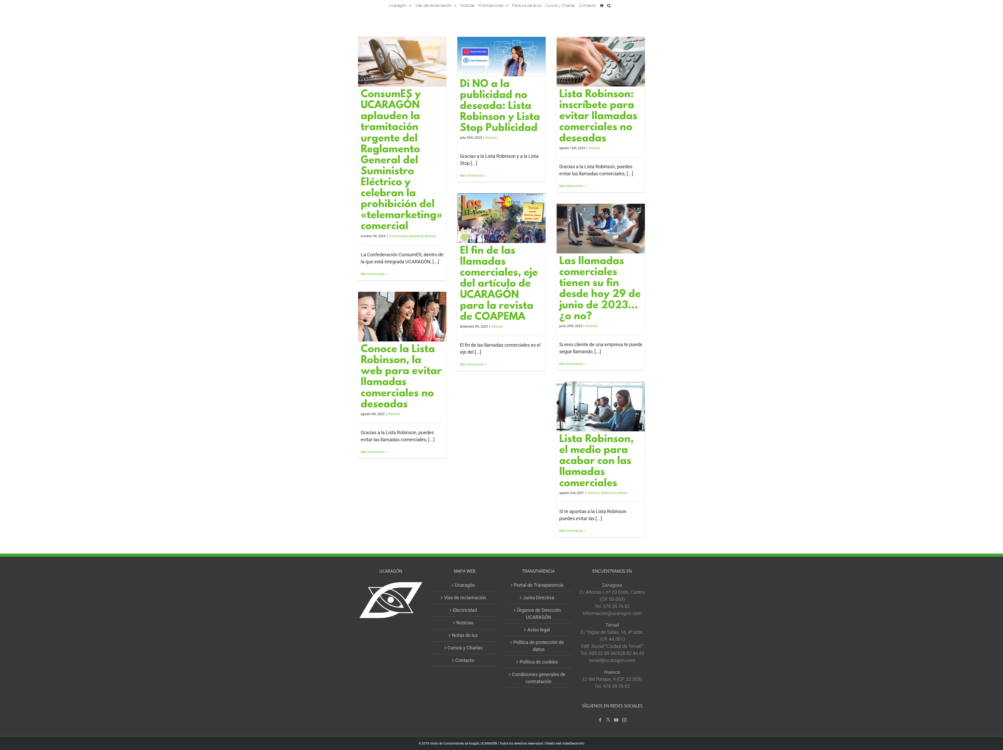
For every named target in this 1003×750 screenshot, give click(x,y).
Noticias (430, 236)
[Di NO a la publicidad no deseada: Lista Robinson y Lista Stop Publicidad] (501, 56)
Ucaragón (465, 585)
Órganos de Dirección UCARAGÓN (539, 613)
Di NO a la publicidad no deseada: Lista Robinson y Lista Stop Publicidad (500, 106)
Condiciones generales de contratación (538, 678)
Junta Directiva (538, 597)
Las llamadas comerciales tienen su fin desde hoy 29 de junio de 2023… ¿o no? (600, 289)
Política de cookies (539, 662)
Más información (373, 274)
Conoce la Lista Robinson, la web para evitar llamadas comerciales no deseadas (401, 377)
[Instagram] (624, 720)
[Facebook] (600, 720)
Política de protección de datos (538, 645)
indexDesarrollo (573, 743)
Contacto (464, 660)
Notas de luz (465, 635)
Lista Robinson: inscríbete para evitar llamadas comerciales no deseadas (598, 116)
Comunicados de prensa (406, 236)
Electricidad (465, 610)
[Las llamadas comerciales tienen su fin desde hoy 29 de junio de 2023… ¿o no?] (601, 228)
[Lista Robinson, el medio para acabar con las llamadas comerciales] (601, 406)
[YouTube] (616, 720)
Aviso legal (538, 629)
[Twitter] (608, 720)
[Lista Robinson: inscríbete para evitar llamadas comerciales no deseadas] (601, 61)
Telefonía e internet (613, 493)
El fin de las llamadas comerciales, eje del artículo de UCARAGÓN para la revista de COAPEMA (499, 284)
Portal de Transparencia (538, 585)
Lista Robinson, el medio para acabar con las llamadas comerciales (596, 461)
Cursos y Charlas (464, 647)
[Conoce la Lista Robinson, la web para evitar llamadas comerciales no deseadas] (402, 316)
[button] (609, 5)
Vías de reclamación (465, 597)
